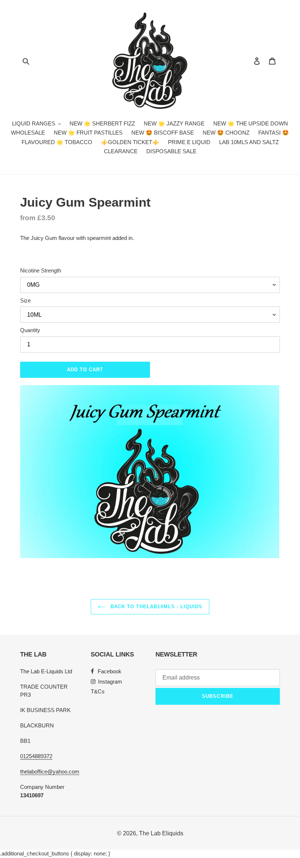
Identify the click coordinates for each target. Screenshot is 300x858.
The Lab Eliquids (161, 833)
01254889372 (36, 756)
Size (25, 300)
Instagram (110, 681)
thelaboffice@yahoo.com (49, 771)
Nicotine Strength (40, 270)
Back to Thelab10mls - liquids (155, 606)
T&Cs (98, 691)
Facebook (109, 671)
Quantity (30, 330)
